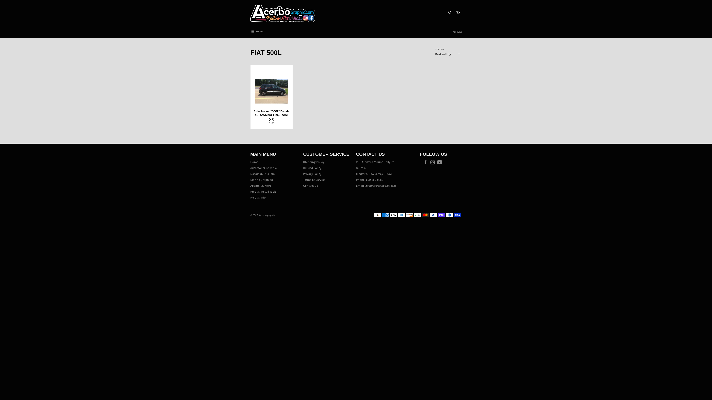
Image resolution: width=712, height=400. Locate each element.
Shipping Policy (313, 162)
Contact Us (310, 185)
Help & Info (258, 197)
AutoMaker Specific (263, 168)
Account (457, 31)
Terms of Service (314, 179)
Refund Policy (312, 168)
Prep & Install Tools (263, 191)
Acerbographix (267, 215)
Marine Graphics (261, 179)
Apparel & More (260, 185)
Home (254, 162)
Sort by (439, 49)
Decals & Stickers (262, 174)
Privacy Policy (312, 174)
